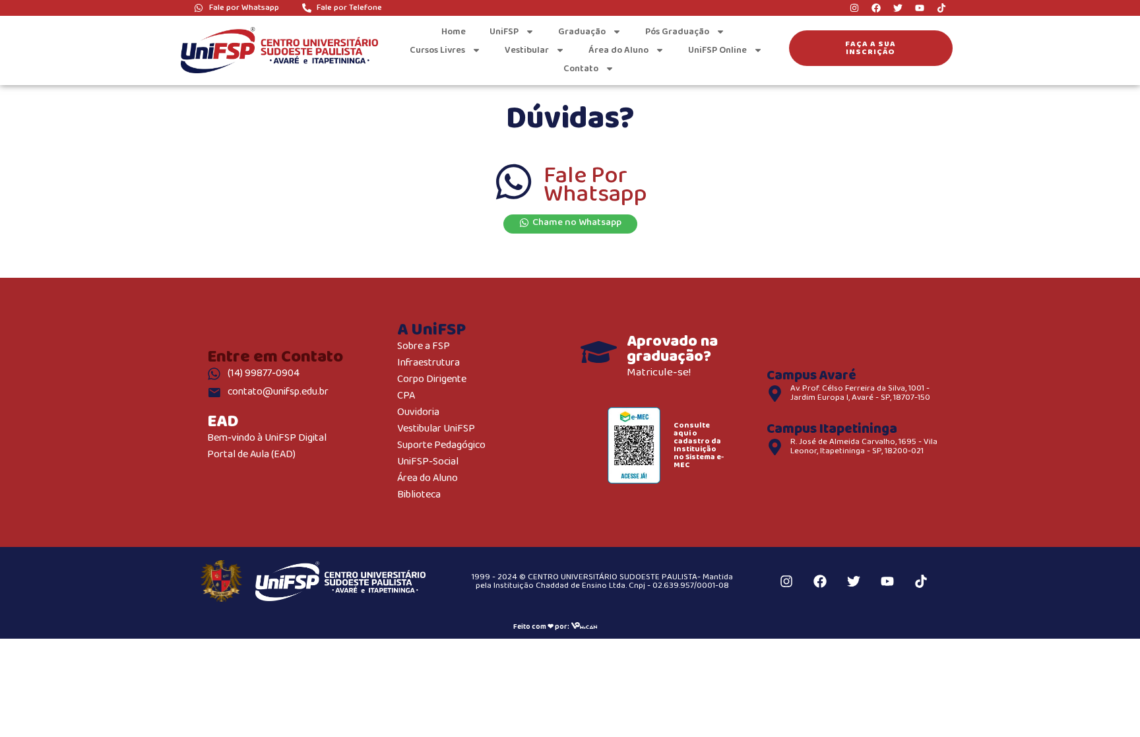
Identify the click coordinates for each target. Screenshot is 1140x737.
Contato (580, 68)
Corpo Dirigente (431, 379)
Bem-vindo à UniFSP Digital (267, 438)
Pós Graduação (677, 31)
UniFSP (504, 31)
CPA (406, 396)
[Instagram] (854, 8)
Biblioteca (419, 495)
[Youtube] (919, 8)
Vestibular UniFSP (436, 429)
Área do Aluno (618, 50)
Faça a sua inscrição (870, 48)
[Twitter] (897, 8)
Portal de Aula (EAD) (251, 455)
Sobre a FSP (423, 346)
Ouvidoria (418, 412)
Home (453, 31)
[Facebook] (876, 8)
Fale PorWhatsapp (595, 185)
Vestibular (527, 50)
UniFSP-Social (428, 462)
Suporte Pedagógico (441, 445)
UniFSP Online (717, 50)
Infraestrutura (428, 363)
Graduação (582, 31)
